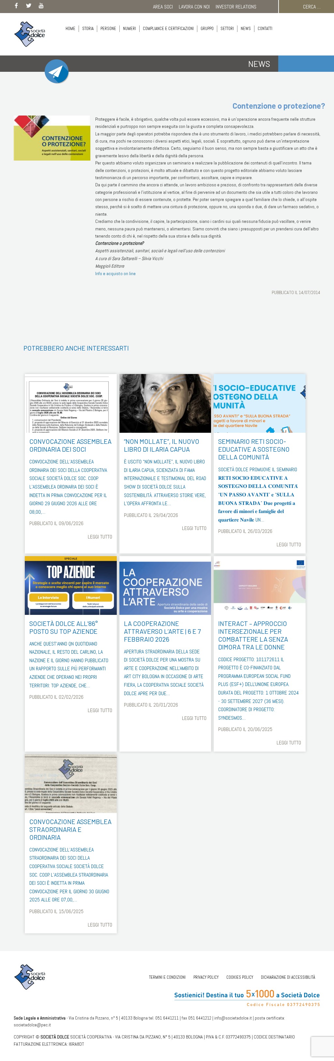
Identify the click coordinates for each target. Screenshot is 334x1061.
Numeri (129, 28)
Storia (88, 28)
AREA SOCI (163, 6)
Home (70, 28)
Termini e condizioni (167, 977)
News (246, 28)
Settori (227, 28)
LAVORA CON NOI (194, 6)
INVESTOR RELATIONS (236, 6)
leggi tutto (100, 536)
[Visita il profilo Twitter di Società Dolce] (28, 6)
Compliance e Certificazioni (168, 28)
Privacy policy (206, 977)
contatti (265, 28)
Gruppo (207, 28)
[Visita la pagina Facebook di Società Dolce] (16, 6)
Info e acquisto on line (115, 273)
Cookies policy (239, 977)
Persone (108, 28)
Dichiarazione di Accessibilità (288, 977)
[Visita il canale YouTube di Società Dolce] (41, 6)
